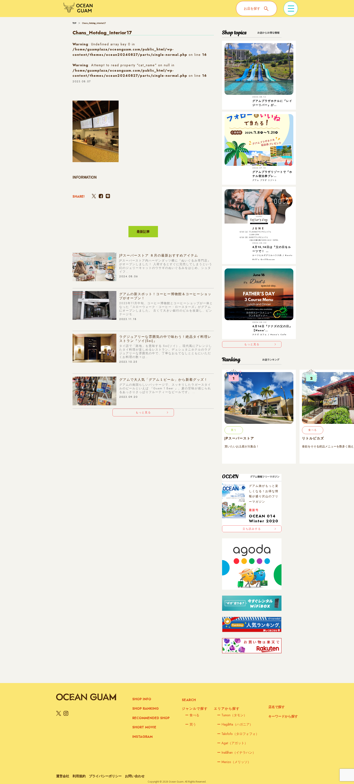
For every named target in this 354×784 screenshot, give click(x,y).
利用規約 (79, 776)
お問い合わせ (135, 776)
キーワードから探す (283, 716)
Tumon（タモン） (232, 715)
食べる (192, 715)
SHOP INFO (141, 699)
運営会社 (62, 776)
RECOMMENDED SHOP (151, 718)
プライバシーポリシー (105, 776)
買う (190, 724)
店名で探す (276, 707)
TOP (74, 23)
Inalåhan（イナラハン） (236, 752)
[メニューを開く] (291, 8)
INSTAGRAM (142, 736)
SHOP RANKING (145, 708)
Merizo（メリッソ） (234, 762)
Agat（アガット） (232, 743)
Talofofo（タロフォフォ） (238, 733)
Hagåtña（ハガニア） (235, 724)
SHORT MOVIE (144, 727)
